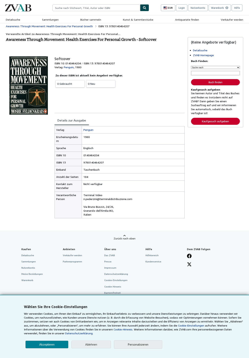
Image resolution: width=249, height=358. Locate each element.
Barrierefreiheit (112, 292)
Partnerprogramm (72, 261)
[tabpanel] (119, 172)
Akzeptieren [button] (46, 344)
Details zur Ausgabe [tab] (71, 120)
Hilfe (237, 7)
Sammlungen (50, 19)
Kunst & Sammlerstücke (138, 19)
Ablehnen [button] (91, 344)
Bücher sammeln (90, 19)
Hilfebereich (152, 255)
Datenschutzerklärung (116, 273)
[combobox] (96, 7)
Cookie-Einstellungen (191, 325)
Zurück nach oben (124, 238)
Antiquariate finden (187, 19)
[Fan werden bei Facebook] (189, 256)
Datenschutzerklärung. (79, 333)
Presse (107, 261)
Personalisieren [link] (138, 344)
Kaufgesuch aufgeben (215, 121)
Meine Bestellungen (32, 273)
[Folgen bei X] (189, 264)
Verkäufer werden (232, 19)
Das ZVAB (109, 255)
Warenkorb (27, 280)
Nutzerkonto (198, 7)
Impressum (110, 267)
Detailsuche (13, 19)
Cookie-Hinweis (112, 286)
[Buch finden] (144, 7)
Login (182, 7)
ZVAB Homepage (203, 55)
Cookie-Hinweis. (123, 329)
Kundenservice (153, 261)
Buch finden (215, 82)
